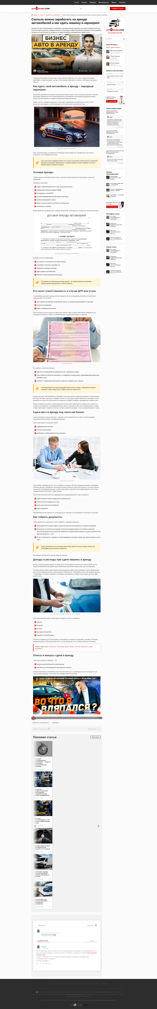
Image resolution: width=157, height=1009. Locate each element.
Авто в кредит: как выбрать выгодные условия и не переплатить (41, 902)
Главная (35, 15)
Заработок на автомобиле (53, 15)
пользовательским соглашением (81, 1000)
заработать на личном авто (40, 722)
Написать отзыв (117, 8)
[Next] (98, 825)
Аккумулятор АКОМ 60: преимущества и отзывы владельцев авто (112, 112)
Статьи (42, 15)
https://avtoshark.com (103, 992)
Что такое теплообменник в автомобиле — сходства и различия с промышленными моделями (43, 762)
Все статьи (95, 737)
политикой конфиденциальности (105, 1000)
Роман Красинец (115, 56)
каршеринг (55, 722)
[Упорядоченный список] (47, 935)
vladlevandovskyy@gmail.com (74, 994)
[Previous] (35, 825)
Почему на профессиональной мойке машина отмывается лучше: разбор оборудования (42, 792)
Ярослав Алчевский (116, 50)
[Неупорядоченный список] (49, 935)
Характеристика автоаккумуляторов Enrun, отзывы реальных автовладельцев (115, 152)
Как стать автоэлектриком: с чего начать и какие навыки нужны (42, 821)
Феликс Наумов (114, 63)
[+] (54, 935)
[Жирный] (42, 935)
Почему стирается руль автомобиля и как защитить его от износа (42, 847)
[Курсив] (44, 935)
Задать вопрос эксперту (113, 47)
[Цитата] (50, 935)
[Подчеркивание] (45, 935)
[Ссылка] (52, 935)
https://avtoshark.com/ (91, 717)
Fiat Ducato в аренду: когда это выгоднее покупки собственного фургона (42, 874)
